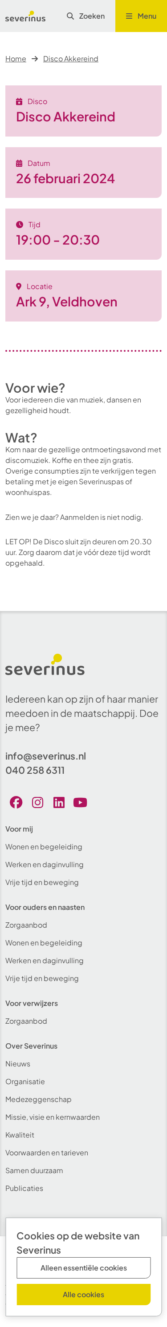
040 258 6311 (35, 770)
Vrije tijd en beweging (42, 882)
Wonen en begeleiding (43, 846)
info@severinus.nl (45, 756)
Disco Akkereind (70, 58)
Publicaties (24, 1188)
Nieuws (17, 1063)
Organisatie (25, 1081)
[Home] (25, 16)
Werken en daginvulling (44, 864)
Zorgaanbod (26, 924)
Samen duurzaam (34, 1170)
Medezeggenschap (38, 1099)
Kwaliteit (19, 1134)
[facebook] (16, 802)
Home (15, 58)
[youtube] (80, 802)
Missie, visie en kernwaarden (52, 1117)
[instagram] (37, 802)
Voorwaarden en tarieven (46, 1152)
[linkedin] (58, 802)
